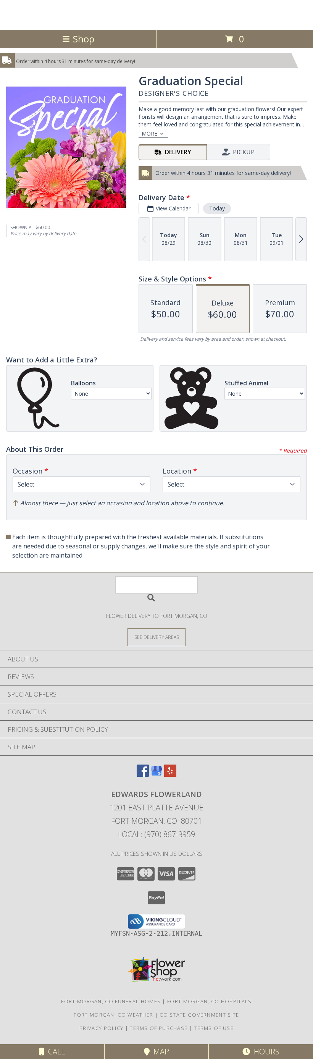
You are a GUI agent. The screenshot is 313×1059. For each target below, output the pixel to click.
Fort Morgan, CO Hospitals (209, 1001)
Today (217, 208)
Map (159, 1051)
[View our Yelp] (170, 774)
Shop (83, 38)
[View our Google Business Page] (156, 774)
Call (54, 1051)
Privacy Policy (101, 1028)
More (149, 133)
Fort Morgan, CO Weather (113, 1014)
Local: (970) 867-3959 (156, 834)
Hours (264, 1051)
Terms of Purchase (158, 1028)
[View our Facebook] (143, 774)
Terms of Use (214, 1028)
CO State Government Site (199, 1014)
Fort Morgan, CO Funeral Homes (111, 1001)
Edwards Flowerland (156, 14)
